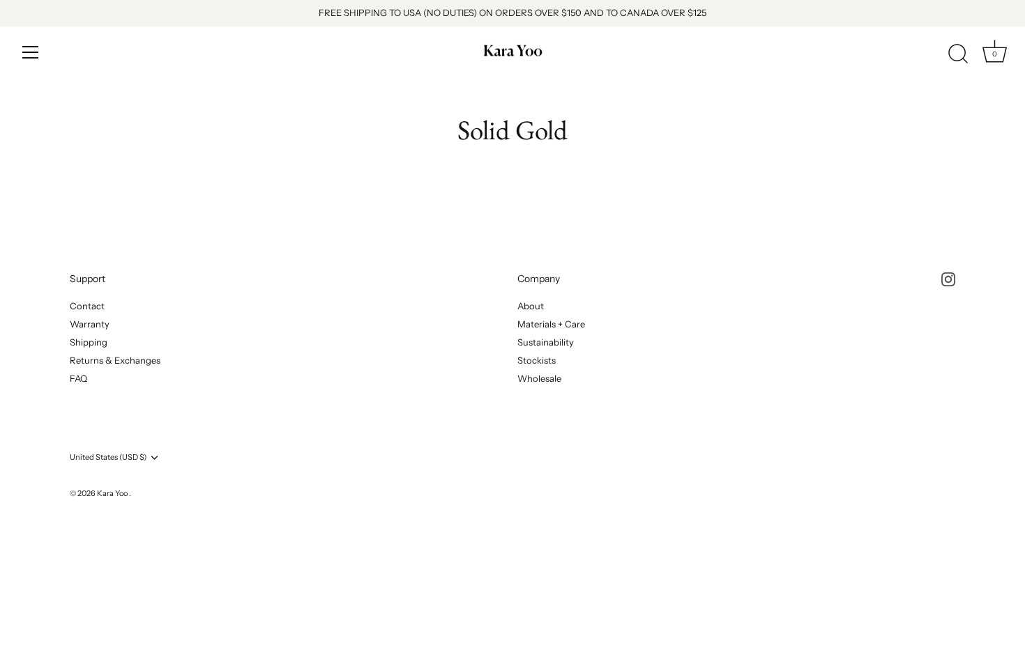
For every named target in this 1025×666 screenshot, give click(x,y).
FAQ (78, 378)
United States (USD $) (108, 457)
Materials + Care (551, 324)
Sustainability (545, 342)
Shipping (88, 342)
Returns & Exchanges (115, 360)
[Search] (958, 54)
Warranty (89, 324)
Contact (87, 305)
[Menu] (30, 52)
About (530, 305)
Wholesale (539, 378)
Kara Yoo (113, 493)
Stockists (536, 360)
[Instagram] (948, 278)
